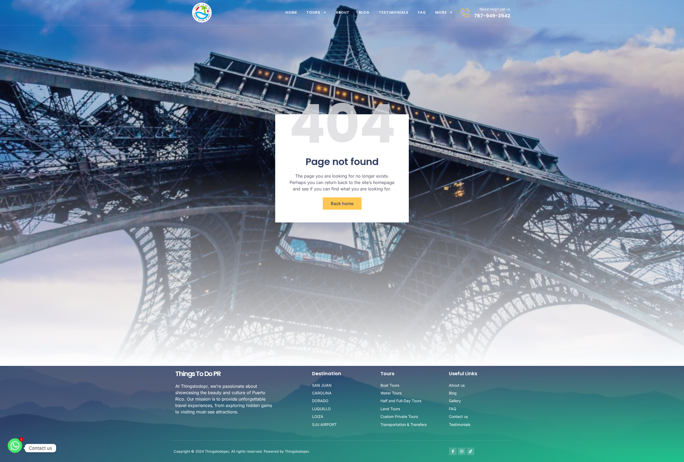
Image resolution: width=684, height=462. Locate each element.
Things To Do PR (197, 373)
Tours (313, 12)
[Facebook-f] (453, 451)
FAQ (422, 12)
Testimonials (394, 12)
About (342, 12)
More (441, 12)
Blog (364, 12)
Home (291, 12)
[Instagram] (461, 451)
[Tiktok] (470, 451)
